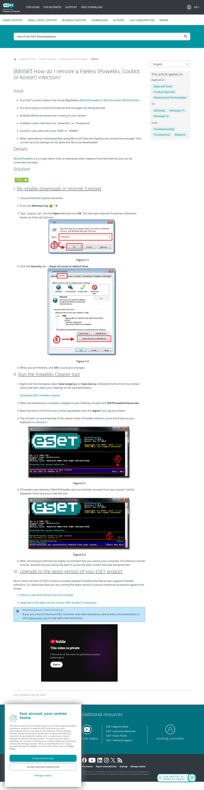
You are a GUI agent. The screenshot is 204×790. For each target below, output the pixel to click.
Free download (92, 7)
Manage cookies (138, 766)
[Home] (15, 59)
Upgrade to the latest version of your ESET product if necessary (58, 602)
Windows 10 (161, 116)
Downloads (99, 20)
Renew (164, 20)
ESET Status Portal (116, 736)
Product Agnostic (47, 59)
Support (71, 7)
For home (33, 7)
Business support (74, 20)
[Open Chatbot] (192, 778)
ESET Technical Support (119, 740)
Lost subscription (141, 20)
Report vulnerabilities (106, 766)
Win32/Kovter (130, 100)
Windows (159, 110)
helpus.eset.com (38, 618)
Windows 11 (177, 110)
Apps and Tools (27, 59)
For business (52, 7)
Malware (180, 134)
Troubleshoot (162, 134)
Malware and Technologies (73, 59)
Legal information (84, 766)
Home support (13, 20)
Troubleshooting (164, 129)
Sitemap (123, 766)
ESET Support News (117, 727)
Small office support (42, 20)
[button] (196, 7)
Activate (118, 20)
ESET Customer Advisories (120, 731)
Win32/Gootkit (112, 100)
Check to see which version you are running (46, 595)
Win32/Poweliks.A (91, 100)
